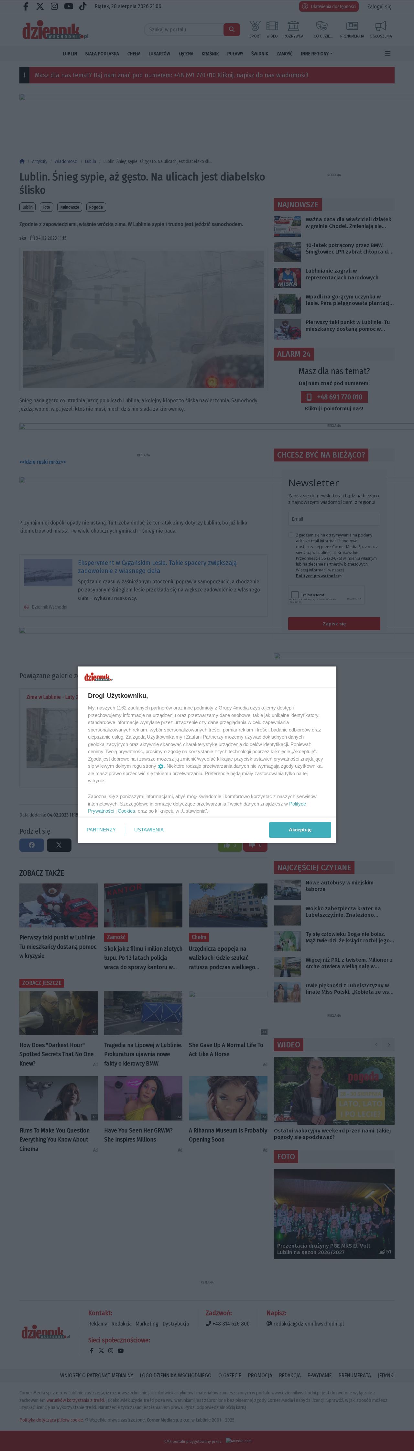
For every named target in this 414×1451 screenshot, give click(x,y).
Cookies (126, 811)
